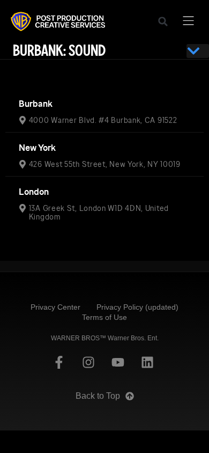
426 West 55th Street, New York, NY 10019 (105, 164)
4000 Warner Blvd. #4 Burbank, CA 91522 (103, 120)
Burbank (36, 104)
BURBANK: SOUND (59, 50)
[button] (162, 21)
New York (37, 148)
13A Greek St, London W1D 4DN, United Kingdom (99, 212)
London (34, 192)
